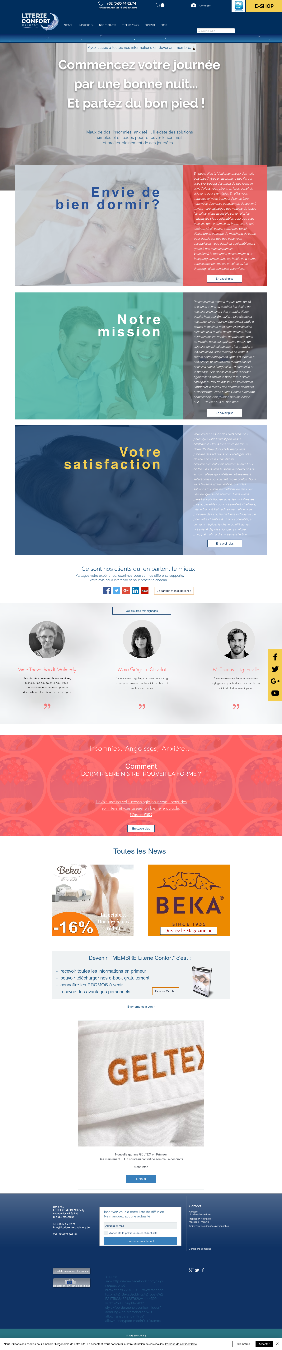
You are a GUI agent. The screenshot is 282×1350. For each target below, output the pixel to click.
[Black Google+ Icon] (275, 681)
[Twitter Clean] (197, 1270)
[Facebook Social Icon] (107, 590)
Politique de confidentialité (181, 1344)
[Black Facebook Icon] (275, 657)
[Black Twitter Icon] (275, 669)
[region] (93, 900)
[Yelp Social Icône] (144, 590)
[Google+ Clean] (191, 1270)
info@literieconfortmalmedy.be (71, 1227)
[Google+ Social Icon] (126, 590)
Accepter (264, 1344)
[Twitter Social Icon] (116, 590)
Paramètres (243, 1344)
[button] (160, 5)
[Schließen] (277, 1344)
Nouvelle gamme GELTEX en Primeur (141, 1154)
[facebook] (202, 1270)
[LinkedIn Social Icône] (135, 590)
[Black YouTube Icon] (275, 693)
